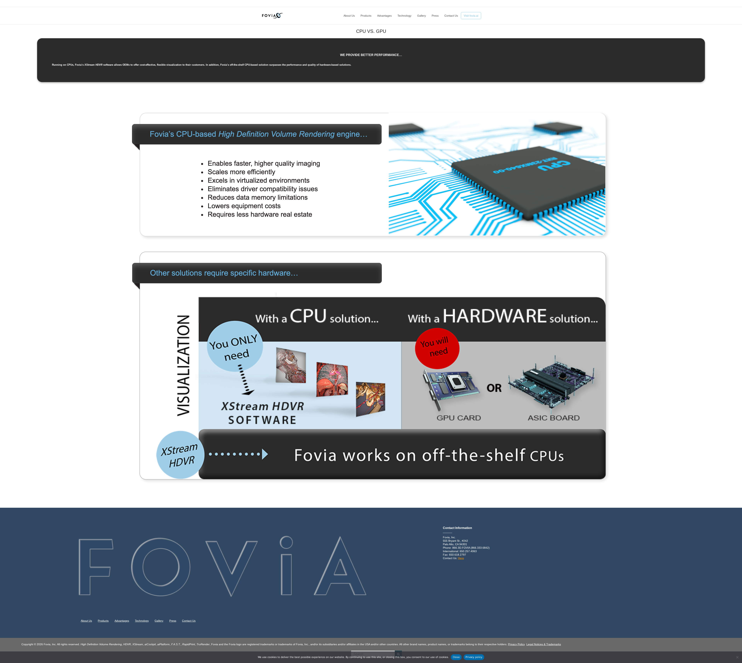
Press (462, 3)
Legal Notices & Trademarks (543, 644)
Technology (440, 3)
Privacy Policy (516, 644)
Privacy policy (473, 657)
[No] (737, 657)
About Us (397, 3)
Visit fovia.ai (471, 15)
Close (456, 657)
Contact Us (474, 3)
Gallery (453, 3)
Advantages (424, 3)
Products (410, 3)
